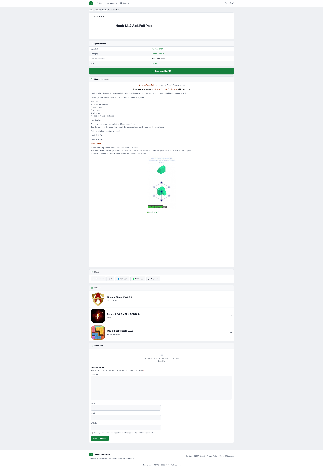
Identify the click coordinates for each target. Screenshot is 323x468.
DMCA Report (199, 456)
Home (101, 3)
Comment (95, 374)
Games (112, 3)
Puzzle (104, 10)
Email (93, 413)
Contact (189, 456)
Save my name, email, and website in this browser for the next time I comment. (123, 433)
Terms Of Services (227, 456)
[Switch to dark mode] (231, 3)
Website (94, 423)
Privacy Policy (212, 456)
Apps (125, 3)
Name (94, 403)
